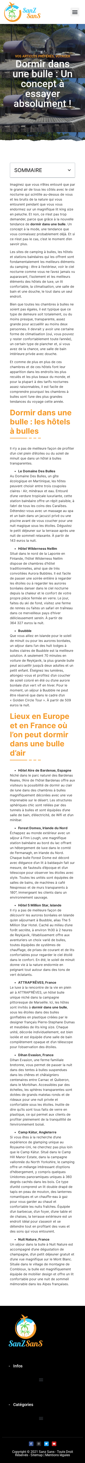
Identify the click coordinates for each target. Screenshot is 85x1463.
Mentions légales (57, 1455)
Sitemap (37, 1455)
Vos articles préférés (34, 56)
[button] (75, 12)
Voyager (62, 56)
